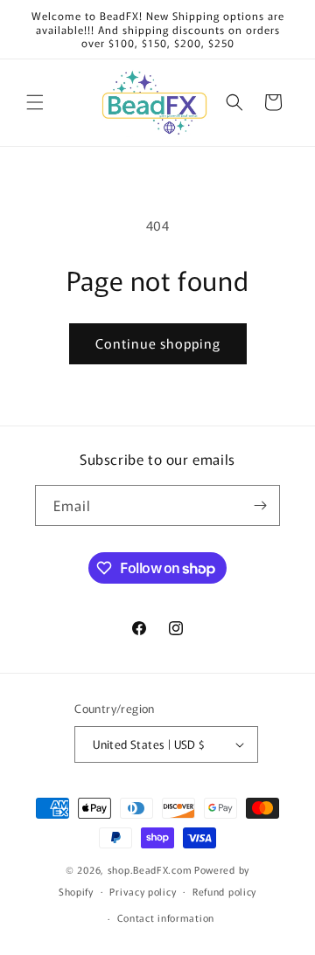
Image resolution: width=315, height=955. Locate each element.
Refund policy (224, 891)
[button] (35, 102)
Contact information (165, 917)
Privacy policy (142, 891)
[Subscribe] (260, 505)
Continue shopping (157, 343)
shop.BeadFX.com (150, 869)
